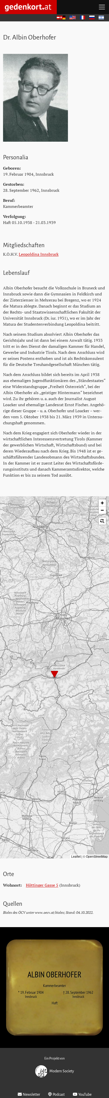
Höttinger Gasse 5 (42, 885)
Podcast (59, 1094)
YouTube (85, 1094)
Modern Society (61, 1071)
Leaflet (76, 856)
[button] (54, 675)
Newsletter (31, 1094)
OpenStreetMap (97, 856)
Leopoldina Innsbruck (39, 254)
